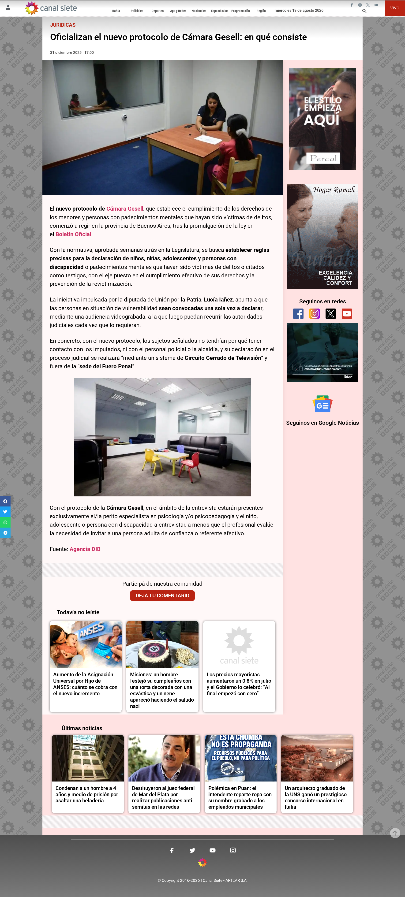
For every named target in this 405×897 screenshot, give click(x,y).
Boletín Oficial (73, 234)
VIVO (394, 8)
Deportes (158, 11)
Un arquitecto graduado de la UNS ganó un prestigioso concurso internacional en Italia (316, 797)
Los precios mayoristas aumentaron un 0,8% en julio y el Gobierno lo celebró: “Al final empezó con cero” (239, 683)
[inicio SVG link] (202, 863)
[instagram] (314, 313)
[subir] (395, 833)
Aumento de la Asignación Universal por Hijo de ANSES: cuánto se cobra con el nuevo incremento (85, 683)
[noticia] (86, 644)
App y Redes (178, 11)
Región (261, 11)
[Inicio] (50, 8)
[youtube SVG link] (376, 5)
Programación (240, 11)
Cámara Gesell (124, 208)
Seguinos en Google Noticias (322, 423)
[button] (5, 501)
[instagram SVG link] (360, 5)
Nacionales (199, 11)
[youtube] (346, 313)
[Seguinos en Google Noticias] (322, 404)
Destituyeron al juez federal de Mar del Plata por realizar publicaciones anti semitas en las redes (163, 797)
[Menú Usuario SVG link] (8, 8)
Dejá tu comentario (162, 595)
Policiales (137, 11)
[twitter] (330, 313)
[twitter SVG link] (368, 5)
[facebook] (298, 313)
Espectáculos (219, 11)
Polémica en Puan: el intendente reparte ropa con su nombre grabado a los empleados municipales (240, 797)
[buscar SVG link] (364, 11)
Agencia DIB (85, 549)
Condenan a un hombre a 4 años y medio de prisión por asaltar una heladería (87, 794)
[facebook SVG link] (352, 5)
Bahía (116, 11)
